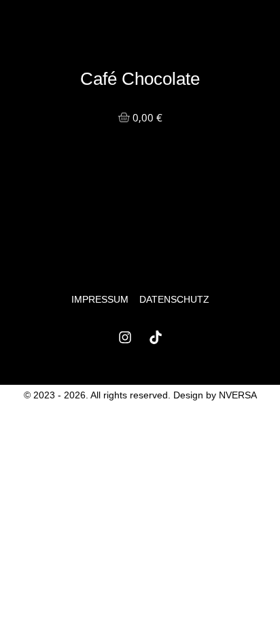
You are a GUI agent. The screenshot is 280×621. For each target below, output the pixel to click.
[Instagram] (125, 337)
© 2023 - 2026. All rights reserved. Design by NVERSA (140, 395)
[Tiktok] (155, 337)
